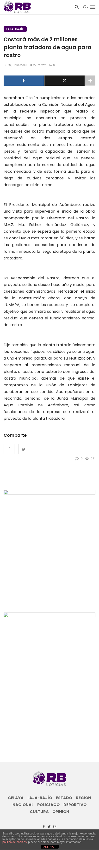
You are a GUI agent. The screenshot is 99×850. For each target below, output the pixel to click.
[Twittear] (64, 80)
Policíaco (48, 804)
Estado (64, 798)
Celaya (16, 798)
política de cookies (14, 842)
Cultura (39, 811)
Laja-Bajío (15, 29)
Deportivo (75, 804)
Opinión (60, 811)
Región (83, 798)
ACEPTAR (49, 846)
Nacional (22, 804)
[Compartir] (24, 80)
